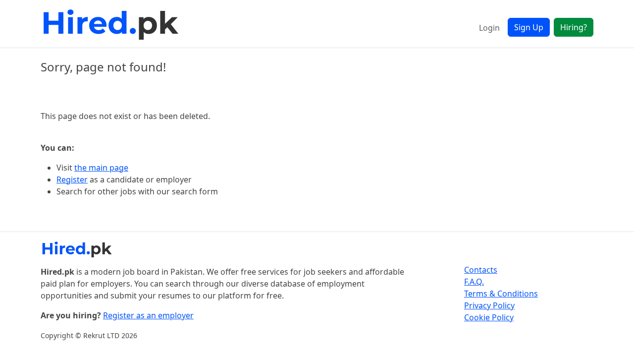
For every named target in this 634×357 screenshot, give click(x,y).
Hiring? (573, 27)
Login (489, 27)
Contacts (480, 269)
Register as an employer (148, 315)
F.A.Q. (474, 281)
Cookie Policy (489, 317)
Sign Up (528, 27)
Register (72, 179)
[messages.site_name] (112, 24)
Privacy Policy (489, 305)
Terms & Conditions (501, 293)
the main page (101, 167)
